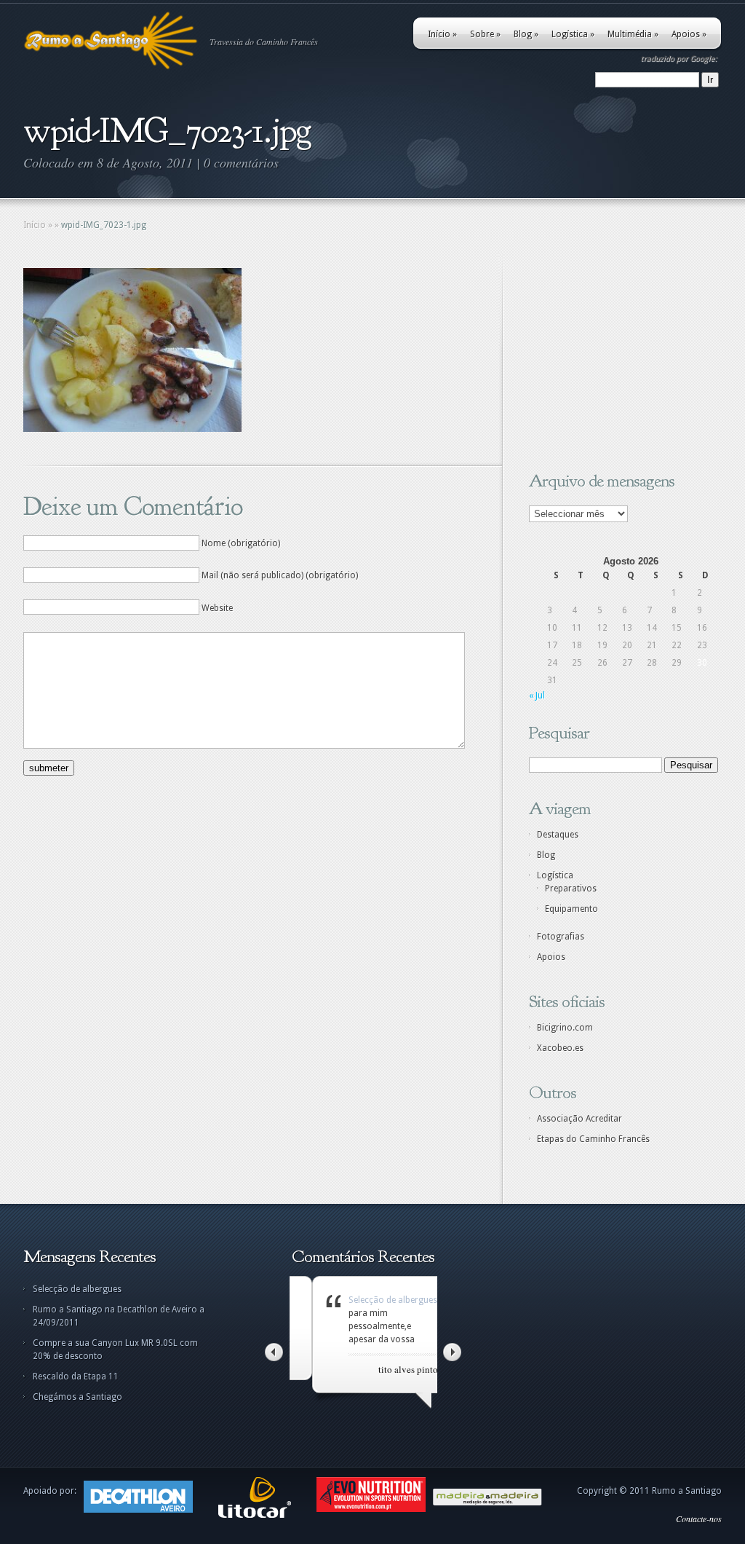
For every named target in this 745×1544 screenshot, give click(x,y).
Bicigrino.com (565, 1028)
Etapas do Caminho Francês (593, 1139)
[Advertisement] (620, 359)
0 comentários (241, 162)
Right (452, 1352)
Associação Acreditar (579, 1119)
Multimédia (632, 34)
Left (274, 1352)
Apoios (689, 34)
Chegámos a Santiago (77, 1397)
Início (442, 34)
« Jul (537, 695)
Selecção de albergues (77, 1289)
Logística (572, 34)
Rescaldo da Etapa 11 (76, 1376)
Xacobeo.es (560, 1048)
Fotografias (560, 936)
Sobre (485, 34)
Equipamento (571, 909)
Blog (526, 34)
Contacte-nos (699, 1518)
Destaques (557, 835)
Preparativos (571, 888)
